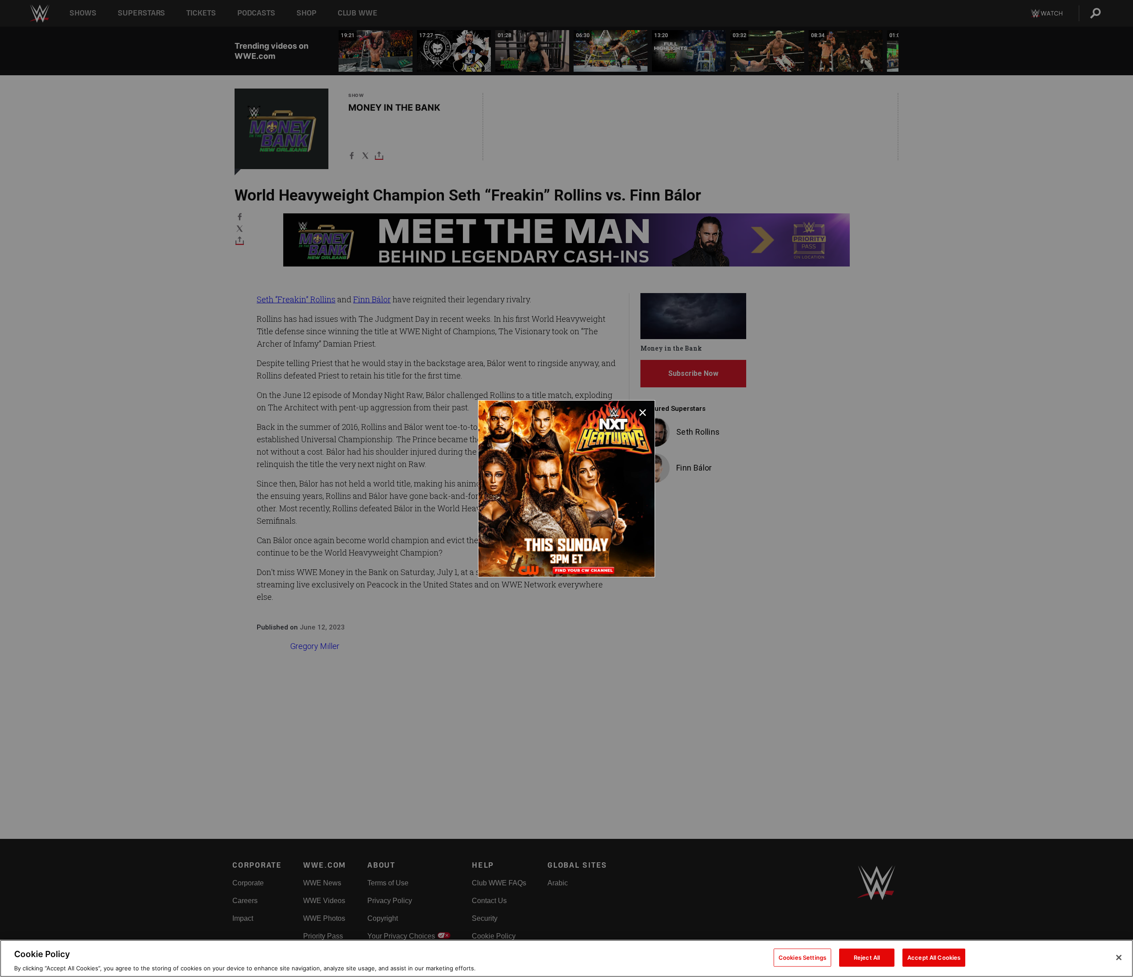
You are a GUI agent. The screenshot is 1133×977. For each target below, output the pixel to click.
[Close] (1119, 957)
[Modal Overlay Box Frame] (566, 488)
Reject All (867, 957)
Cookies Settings (802, 957)
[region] (566, 958)
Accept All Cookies (933, 957)
